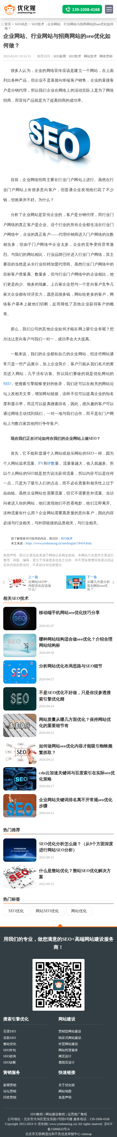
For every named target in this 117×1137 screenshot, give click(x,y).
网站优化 (79, 911)
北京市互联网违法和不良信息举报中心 (53, 1134)
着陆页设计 (66, 1062)
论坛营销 (9, 1091)
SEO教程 (36, 1114)
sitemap (87, 1134)
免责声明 (65, 1097)
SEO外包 (9, 1050)
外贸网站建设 (68, 1044)
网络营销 (105, 56)
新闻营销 (9, 1085)
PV (41, 463)
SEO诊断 (9, 1062)
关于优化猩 (66, 1085)
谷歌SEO (9, 1038)
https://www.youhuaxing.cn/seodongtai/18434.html (59, 543)
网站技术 (90, 56)
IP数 (51, 463)
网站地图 (65, 1091)
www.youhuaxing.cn (62, 1124)
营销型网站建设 (69, 1031)
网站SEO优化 (47, 911)
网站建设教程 (55, 1114)
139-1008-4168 (86, 9)
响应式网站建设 (69, 1038)
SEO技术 (38, 24)
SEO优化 (16, 911)
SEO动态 (21, 24)
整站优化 (9, 1044)
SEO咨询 (9, 1056)
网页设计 (65, 1056)
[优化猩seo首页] (25, 10)
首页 (8, 24)
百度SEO (9, 1031)
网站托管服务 (68, 1050)
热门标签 (11, 899)
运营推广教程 (77, 1114)
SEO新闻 (59, 56)
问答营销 (9, 1097)
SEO (7, 384)
